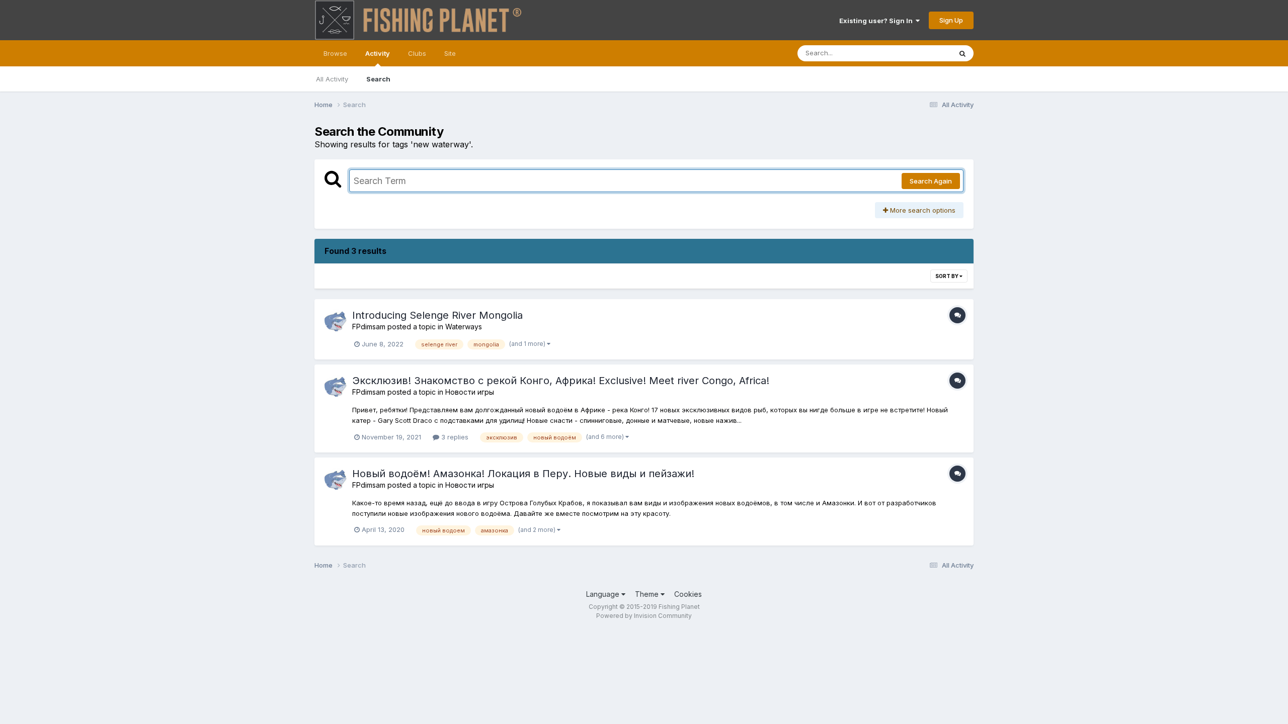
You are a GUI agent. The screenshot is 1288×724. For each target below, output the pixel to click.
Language (603, 594)
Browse (335, 53)
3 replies (453, 437)
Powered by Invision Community (644, 615)
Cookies (688, 594)
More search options (921, 210)
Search (378, 79)
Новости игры (469, 392)
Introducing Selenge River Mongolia (437, 315)
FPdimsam (368, 326)
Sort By (947, 276)
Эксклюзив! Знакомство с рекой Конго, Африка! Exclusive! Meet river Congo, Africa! (560, 381)
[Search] (962, 53)
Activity (377, 53)
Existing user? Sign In (877, 21)
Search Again (931, 181)
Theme (648, 594)
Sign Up (951, 20)
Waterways (463, 326)
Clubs (417, 53)
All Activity (332, 79)
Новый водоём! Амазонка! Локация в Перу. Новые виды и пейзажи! (523, 474)
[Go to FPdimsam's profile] (336, 320)
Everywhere (920, 53)
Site (450, 53)
